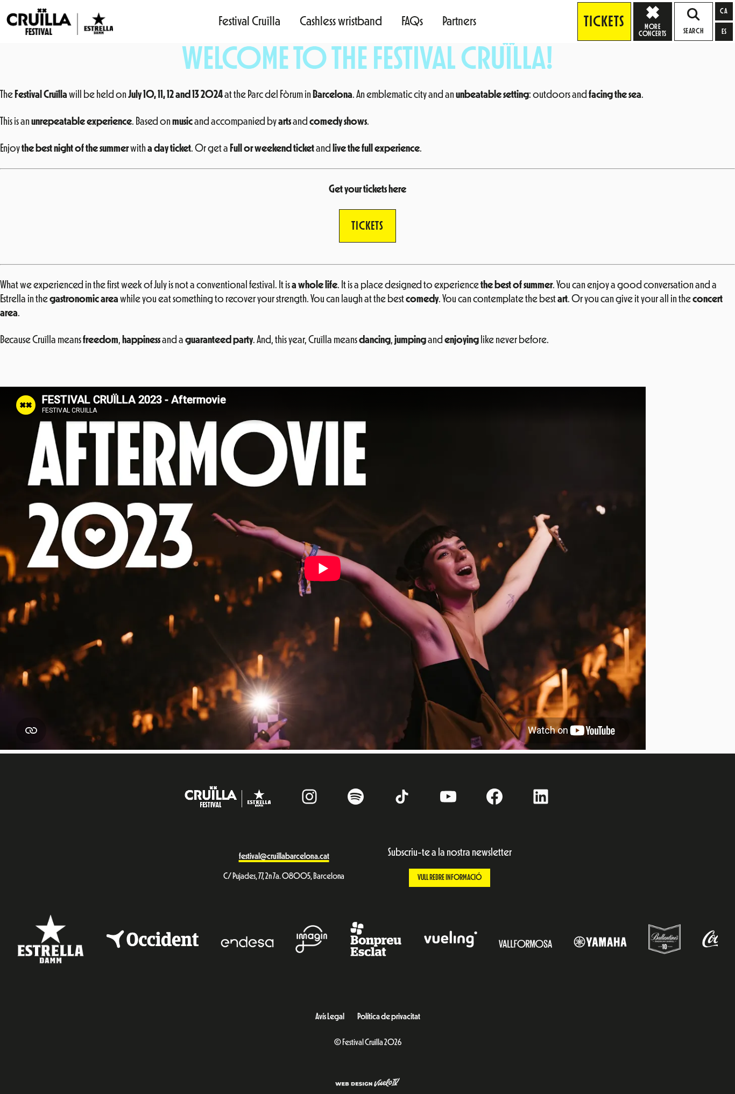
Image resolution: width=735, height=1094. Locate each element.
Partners (459, 21)
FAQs (412, 21)
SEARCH (693, 31)
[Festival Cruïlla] (59, 21)
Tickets (604, 21)
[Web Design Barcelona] (367, 1083)
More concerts (652, 30)
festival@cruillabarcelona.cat (284, 856)
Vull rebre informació (450, 877)
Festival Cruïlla (249, 21)
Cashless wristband (341, 21)
